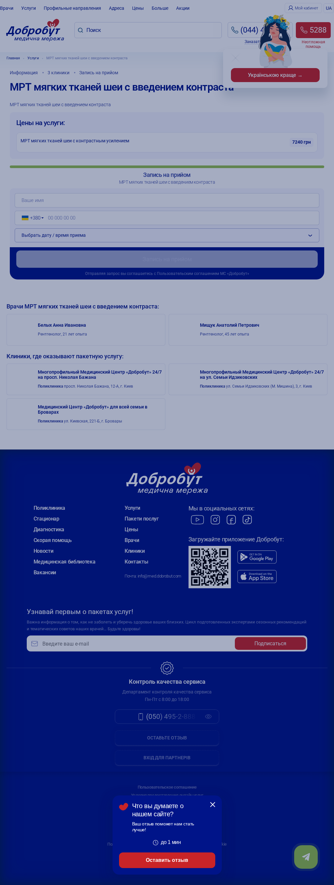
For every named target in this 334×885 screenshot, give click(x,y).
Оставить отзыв (167, 860)
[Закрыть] (213, 804)
